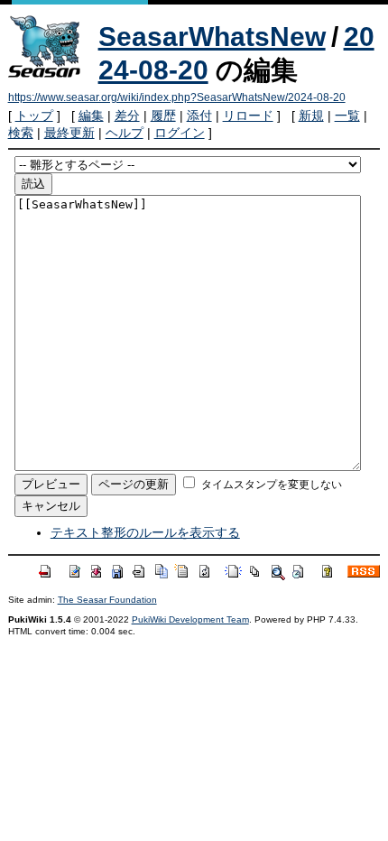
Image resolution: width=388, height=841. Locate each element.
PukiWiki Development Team (190, 619)
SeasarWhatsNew (212, 36)
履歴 (163, 115)
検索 (20, 132)
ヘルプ (124, 132)
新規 (311, 115)
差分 (127, 115)
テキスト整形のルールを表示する (145, 532)
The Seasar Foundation (107, 600)
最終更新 (69, 132)
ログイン (179, 132)
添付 (199, 115)
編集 (91, 115)
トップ (34, 115)
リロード (248, 115)
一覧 (347, 115)
